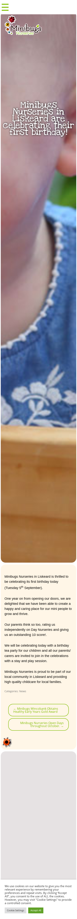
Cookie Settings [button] (15, 910)
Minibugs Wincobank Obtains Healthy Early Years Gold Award (35, 710)
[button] (7, 872)
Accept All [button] (35, 910)
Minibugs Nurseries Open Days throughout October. (42, 724)
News (22, 691)
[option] (38, 870)
